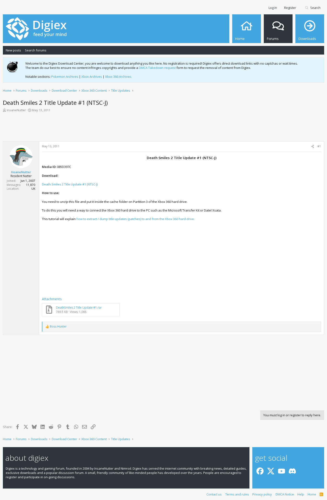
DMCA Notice (285, 494)
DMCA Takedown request (157, 68)
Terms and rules (237, 494)
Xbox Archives (91, 76)
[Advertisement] (163, 128)
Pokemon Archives (64, 76)
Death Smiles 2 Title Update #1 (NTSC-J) (70, 184)
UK (33, 189)
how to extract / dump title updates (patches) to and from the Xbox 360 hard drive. (135, 219)
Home (312, 494)
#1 (319, 146)
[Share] (313, 146)
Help (300, 494)
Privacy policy (262, 494)
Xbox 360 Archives (118, 76)
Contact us (214, 494)
